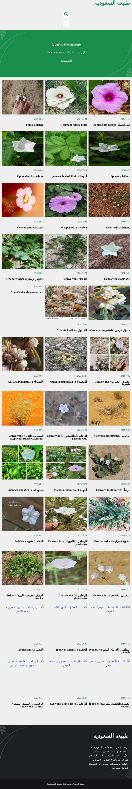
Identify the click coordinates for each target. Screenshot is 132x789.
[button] (66, 14)
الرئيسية (81, 52)
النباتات (69, 52)
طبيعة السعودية (111, 736)
